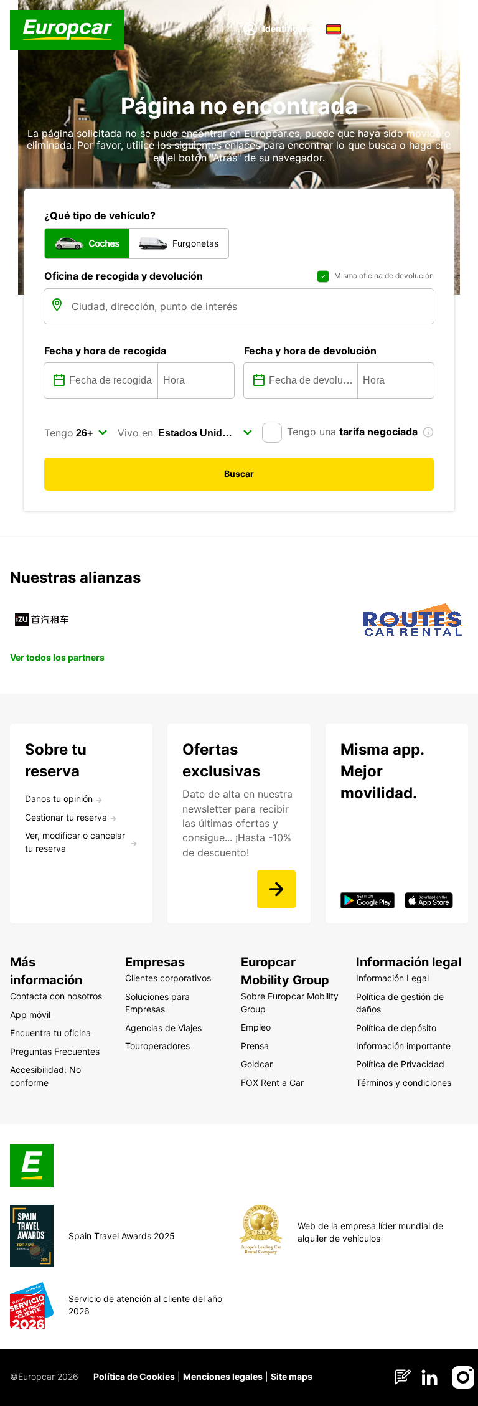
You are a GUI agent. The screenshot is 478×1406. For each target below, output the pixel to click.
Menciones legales (223, 1376)
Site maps (291, 1376)
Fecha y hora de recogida (105, 350)
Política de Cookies (134, 1376)
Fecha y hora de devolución (310, 350)
